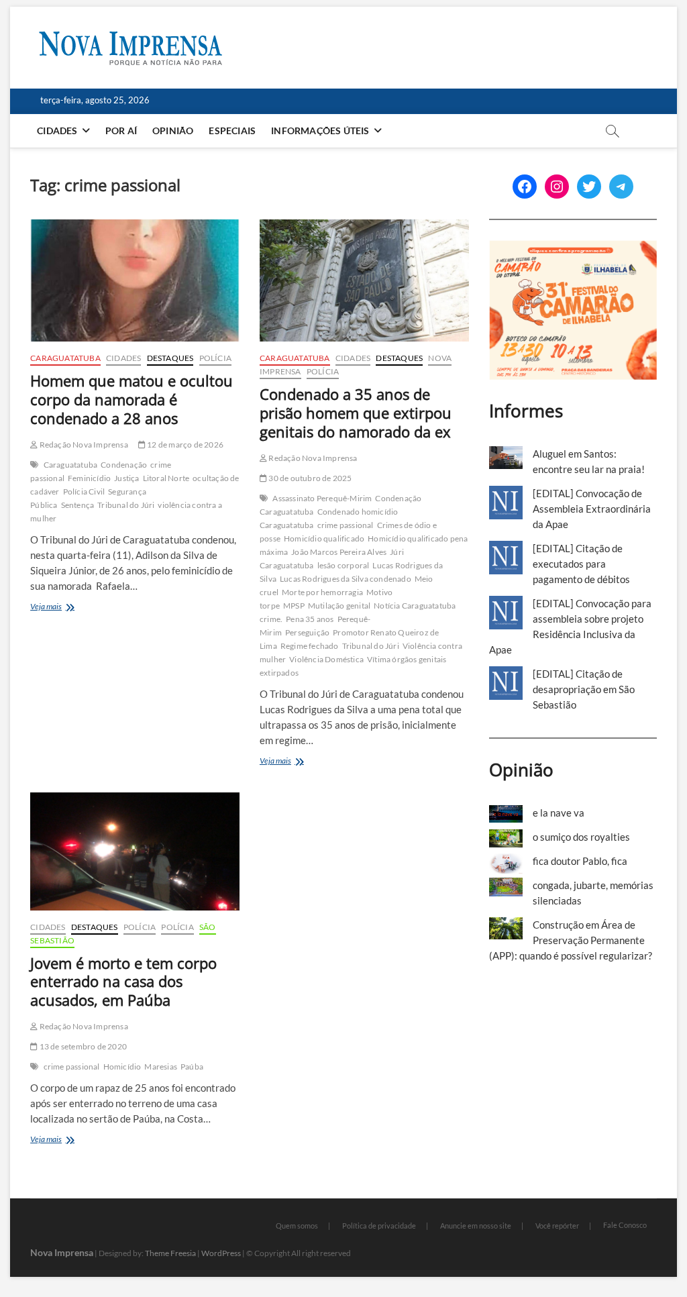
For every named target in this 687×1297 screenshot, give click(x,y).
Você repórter (557, 1225)
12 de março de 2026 (184, 444)
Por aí (121, 130)
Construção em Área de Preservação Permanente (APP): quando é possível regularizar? (570, 940)
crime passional (345, 525)
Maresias (160, 1066)
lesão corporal (343, 565)
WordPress (221, 1253)
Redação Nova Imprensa (82, 444)
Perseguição (307, 632)
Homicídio (122, 1066)
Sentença (78, 505)
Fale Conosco (625, 1225)
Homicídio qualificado (324, 538)
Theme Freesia (170, 1253)
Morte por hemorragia (322, 592)
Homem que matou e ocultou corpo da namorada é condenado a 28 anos (131, 399)
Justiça (126, 478)
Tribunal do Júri (125, 505)
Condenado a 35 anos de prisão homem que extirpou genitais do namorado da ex (356, 413)
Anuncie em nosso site (475, 1225)
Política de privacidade (379, 1225)
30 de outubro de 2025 (309, 478)
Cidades (57, 130)
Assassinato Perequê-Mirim (322, 498)
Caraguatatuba (65, 358)
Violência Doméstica (326, 659)
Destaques (170, 358)
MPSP (294, 606)
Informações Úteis (320, 130)
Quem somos (297, 1225)
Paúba (191, 1066)
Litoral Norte (166, 478)
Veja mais (63, 608)
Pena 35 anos (309, 619)
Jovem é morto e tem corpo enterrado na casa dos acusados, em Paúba (123, 981)
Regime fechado (309, 646)
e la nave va (558, 813)
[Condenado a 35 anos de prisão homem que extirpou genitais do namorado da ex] (364, 280)
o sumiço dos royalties (581, 837)
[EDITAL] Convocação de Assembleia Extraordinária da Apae (592, 508)
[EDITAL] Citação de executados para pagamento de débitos (581, 563)
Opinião (172, 130)
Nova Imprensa (61, 1252)
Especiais (232, 130)
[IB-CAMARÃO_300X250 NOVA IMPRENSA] (573, 248)
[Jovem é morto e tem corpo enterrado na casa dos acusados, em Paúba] (135, 851)
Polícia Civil (84, 491)
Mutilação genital (339, 606)
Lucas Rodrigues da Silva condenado (345, 579)
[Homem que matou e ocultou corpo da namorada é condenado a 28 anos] (135, 280)
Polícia (215, 358)
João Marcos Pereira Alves (338, 552)
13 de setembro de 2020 (82, 1046)
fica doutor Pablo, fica (580, 861)
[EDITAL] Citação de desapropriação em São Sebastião (584, 689)
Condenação (124, 465)
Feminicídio (89, 478)
